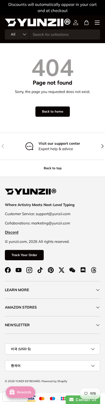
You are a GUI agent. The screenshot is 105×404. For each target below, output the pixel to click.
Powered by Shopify (54, 381)
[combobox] (52, 34)
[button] (86, 22)
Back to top (53, 168)
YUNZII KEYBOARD (27, 381)
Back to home (52, 111)
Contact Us (85, 400)
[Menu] (97, 22)
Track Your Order (24, 255)
